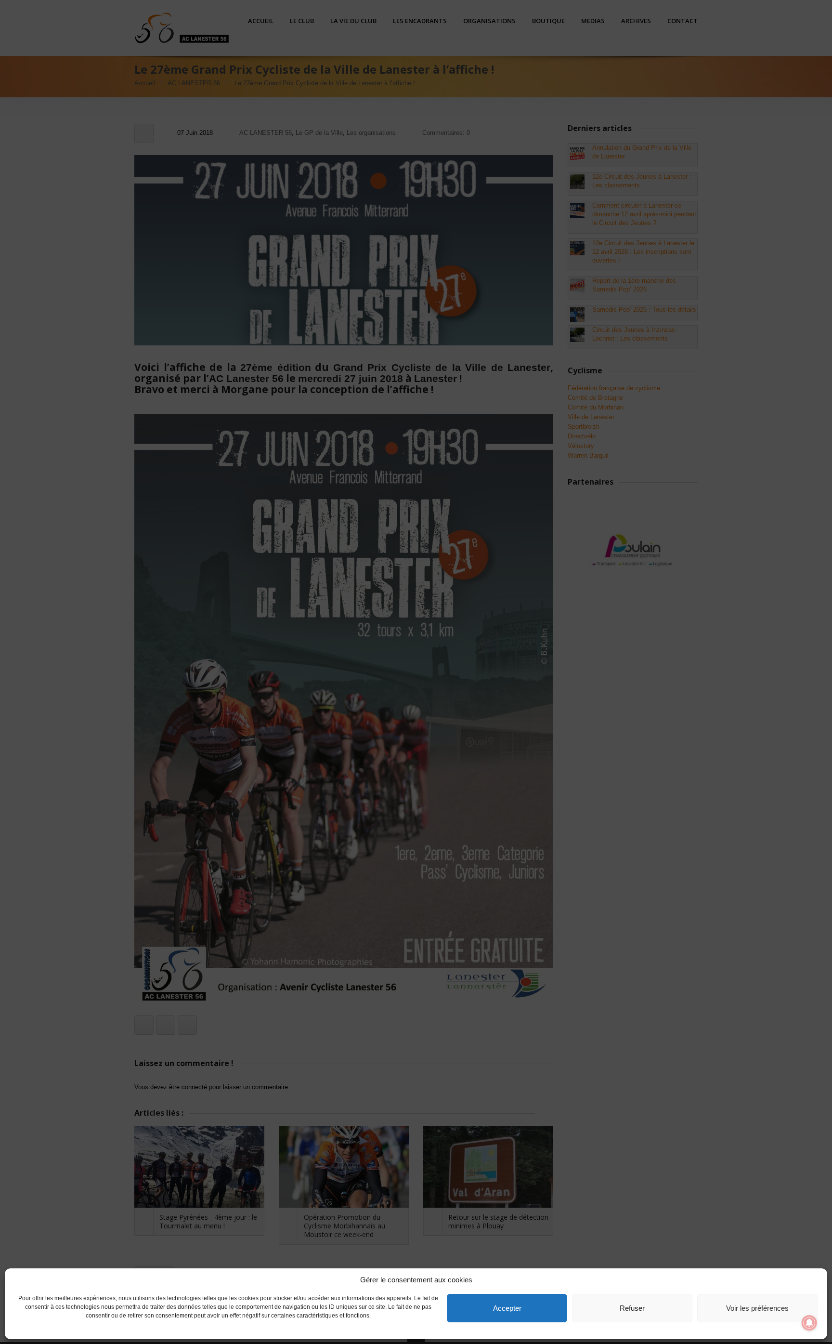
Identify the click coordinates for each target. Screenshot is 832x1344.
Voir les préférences (757, 1308)
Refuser (632, 1308)
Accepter (507, 1308)
